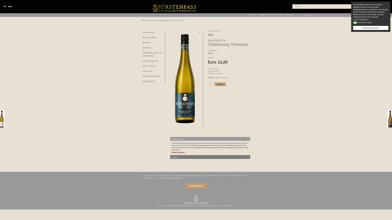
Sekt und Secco (149, 66)
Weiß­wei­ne (147, 47)
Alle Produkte (153, 20)
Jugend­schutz (148, 178)
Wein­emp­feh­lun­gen (151, 76)
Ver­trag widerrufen (208, 175)
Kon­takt (262, 15)
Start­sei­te (253, 15)
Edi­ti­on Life (148, 71)
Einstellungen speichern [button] (370, 28)
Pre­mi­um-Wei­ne (150, 37)
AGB (155, 175)
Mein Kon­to (271, 15)
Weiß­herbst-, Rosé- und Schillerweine (153, 54)
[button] (200, 33)
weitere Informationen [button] (361, 19)
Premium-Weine (163, 20)
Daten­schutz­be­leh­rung (236, 175)
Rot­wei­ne (147, 42)
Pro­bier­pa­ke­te (149, 81)
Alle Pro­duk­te (148, 32)
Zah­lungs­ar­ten (164, 175)
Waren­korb (290, 15)
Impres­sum (222, 175)
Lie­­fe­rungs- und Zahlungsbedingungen (168, 178)
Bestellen (220, 84)
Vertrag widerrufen (196, 186)
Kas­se (281, 15)
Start (145, 20)
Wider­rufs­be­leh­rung (192, 175)
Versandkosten (215, 71)
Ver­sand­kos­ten (177, 175)
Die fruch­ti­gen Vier (150, 61)
